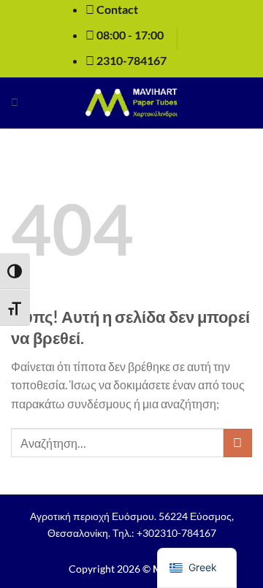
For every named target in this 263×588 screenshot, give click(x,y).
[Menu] (14, 102)
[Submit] (238, 443)
